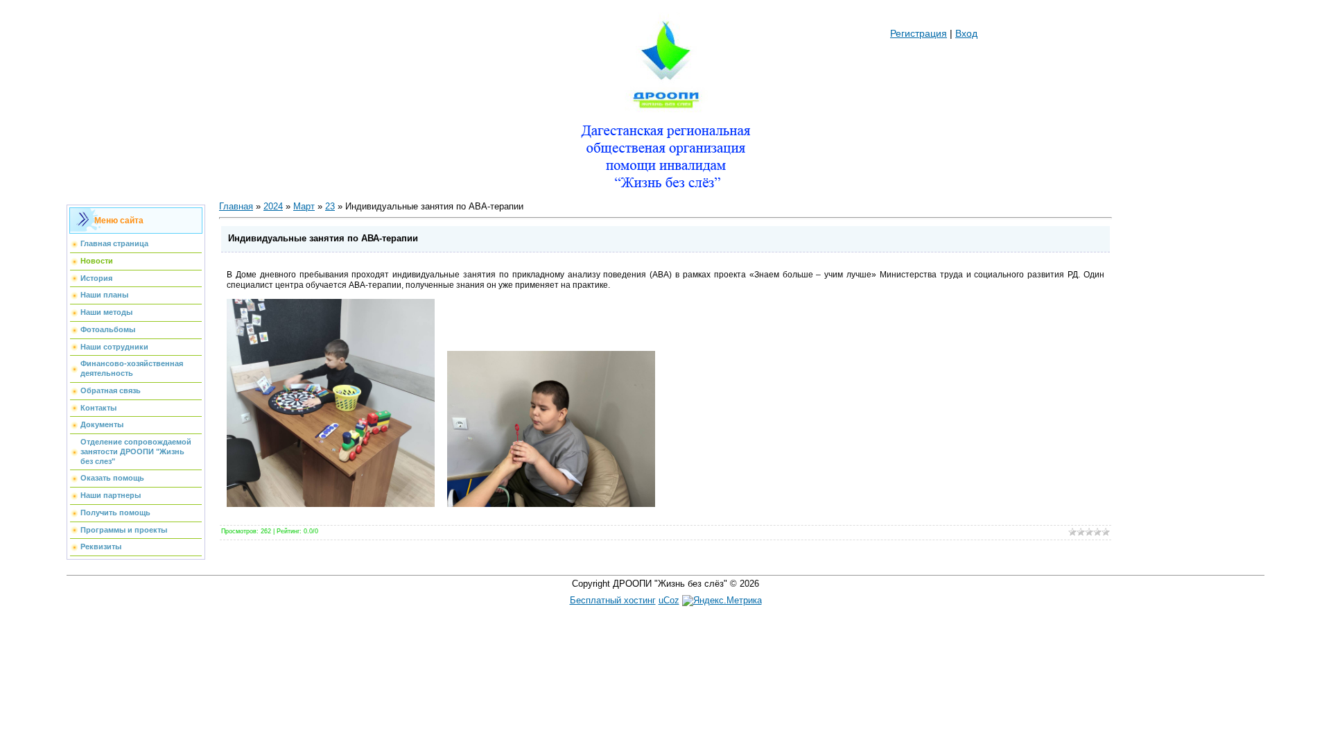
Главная (236, 206)
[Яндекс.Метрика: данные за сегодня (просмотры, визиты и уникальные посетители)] (722, 601)
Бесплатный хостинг (613, 600)
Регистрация (918, 33)
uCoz (669, 600)
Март (304, 206)
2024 (273, 206)
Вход (966, 33)
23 (330, 206)
